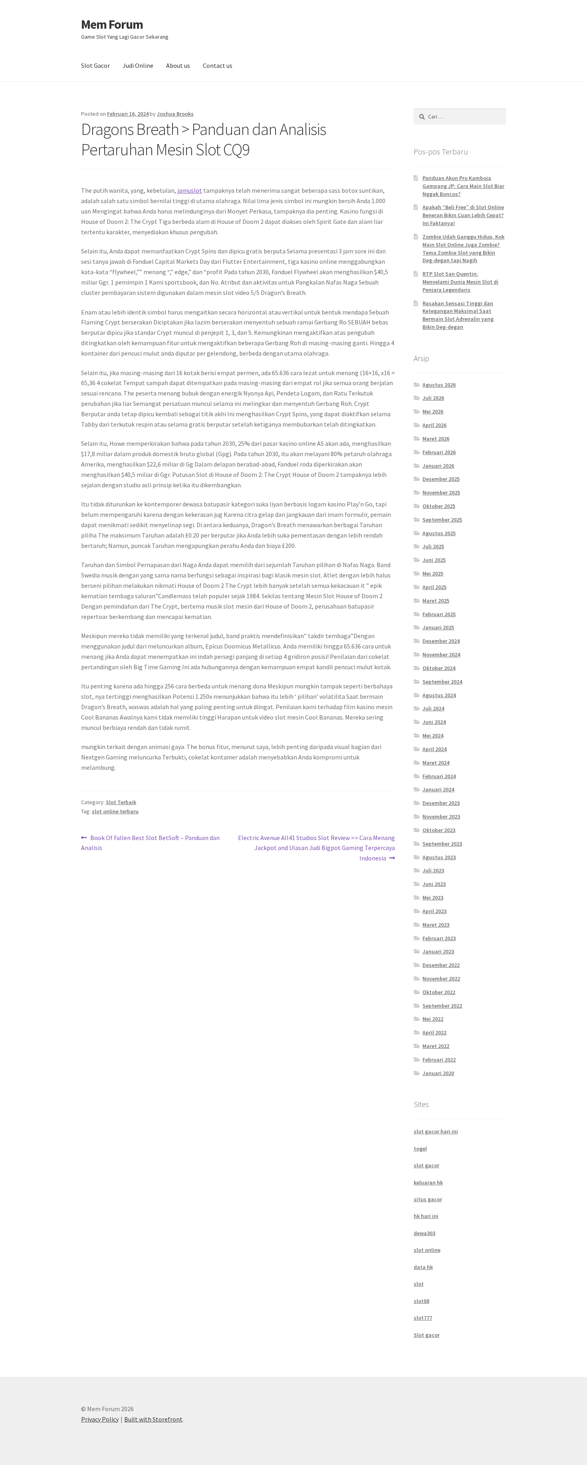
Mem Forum (112, 24)
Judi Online (138, 65)
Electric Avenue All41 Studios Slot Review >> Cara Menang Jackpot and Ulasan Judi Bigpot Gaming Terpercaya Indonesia (316, 847)
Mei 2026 (432, 411)
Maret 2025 (435, 600)
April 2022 (434, 1032)
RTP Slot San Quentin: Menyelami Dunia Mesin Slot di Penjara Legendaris (460, 281)
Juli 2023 (433, 870)
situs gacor (428, 1199)
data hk (423, 1267)
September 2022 (442, 1005)
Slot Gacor (95, 65)
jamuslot (189, 190)
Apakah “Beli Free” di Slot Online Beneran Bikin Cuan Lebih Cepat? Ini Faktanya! (463, 215)
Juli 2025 (433, 546)
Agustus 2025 (439, 533)
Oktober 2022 (438, 992)
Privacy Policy (100, 1419)
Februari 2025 (439, 614)
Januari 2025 (438, 627)
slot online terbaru (115, 811)
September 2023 (442, 843)
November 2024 (441, 654)
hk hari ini (426, 1216)
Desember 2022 (441, 965)
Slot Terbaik (121, 802)
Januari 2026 (438, 465)
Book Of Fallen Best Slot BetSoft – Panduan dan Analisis (150, 842)
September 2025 (442, 519)
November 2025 (441, 492)
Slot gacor (427, 1334)
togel (420, 1148)
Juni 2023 (434, 884)
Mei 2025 (432, 573)
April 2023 (434, 911)
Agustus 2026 (439, 384)
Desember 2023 (441, 803)
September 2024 (442, 681)
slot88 (421, 1301)
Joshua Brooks (175, 113)
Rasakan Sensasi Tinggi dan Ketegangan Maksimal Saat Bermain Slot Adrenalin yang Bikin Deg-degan (458, 315)
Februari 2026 (439, 452)
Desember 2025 (441, 478)
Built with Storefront (153, 1419)
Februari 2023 (439, 938)
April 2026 (434, 425)
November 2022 (441, 978)
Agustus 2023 (439, 857)
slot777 (423, 1317)
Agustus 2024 (439, 695)
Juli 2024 (433, 708)
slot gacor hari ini (436, 1131)
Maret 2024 (435, 762)
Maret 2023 (435, 924)
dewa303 (424, 1233)
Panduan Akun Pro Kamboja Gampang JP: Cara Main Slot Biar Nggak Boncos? (463, 186)
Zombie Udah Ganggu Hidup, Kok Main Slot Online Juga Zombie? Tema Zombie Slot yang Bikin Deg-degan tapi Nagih (463, 248)
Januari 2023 (438, 951)
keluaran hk (428, 1182)
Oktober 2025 (438, 506)
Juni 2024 (434, 722)
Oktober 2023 (438, 830)
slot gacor (426, 1165)
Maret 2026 (435, 438)
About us (178, 65)
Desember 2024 (441, 641)
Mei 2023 (432, 897)
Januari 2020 (438, 1073)
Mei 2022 (432, 1018)
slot (419, 1283)
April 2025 (434, 587)
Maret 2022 (435, 1046)
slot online (427, 1249)
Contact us (217, 65)
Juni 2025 (434, 559)
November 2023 (441, 816)
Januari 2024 (438, 789)
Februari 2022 (439, 1059)
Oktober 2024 (438, 668)
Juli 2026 (433, 397)
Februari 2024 (439, 776)
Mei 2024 (432, 735)
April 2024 (434, 749)
